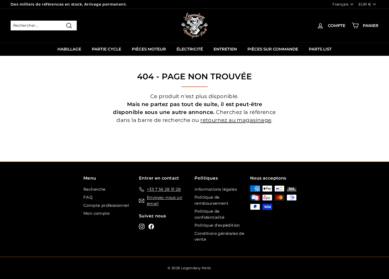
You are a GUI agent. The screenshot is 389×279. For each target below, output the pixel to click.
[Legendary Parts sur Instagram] (141, 226)
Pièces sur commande (272, 49)
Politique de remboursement (211, 200)
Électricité (190, 49)
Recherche (94, 189)
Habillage (69, 49)
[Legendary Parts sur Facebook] (151, 226)
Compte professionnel (106, 205)
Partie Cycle (106, 49)
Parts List (320, 49)
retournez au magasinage (235, 120)
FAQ (88, 197)
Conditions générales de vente (219, 236)
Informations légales (216, 189)
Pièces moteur (149, 49)
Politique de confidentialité (209, 214)
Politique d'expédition (217, 225)
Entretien (225, 49)
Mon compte (96, 213)
